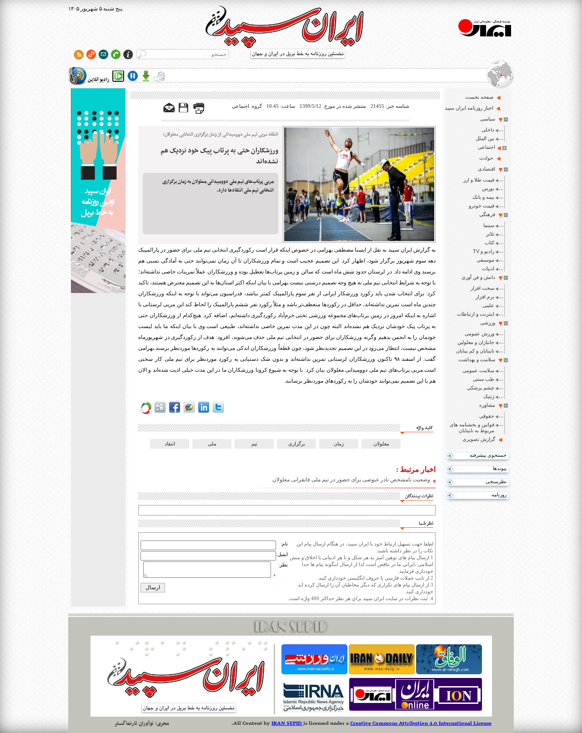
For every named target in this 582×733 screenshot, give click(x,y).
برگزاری (296, 443)
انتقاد (170, 443)
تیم (254, 443)
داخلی (488, 129)
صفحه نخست (479, 97)
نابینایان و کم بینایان (475, 351)
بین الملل (485, 138)
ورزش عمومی (479, 333)
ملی (212, 443)
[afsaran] (145, 412)
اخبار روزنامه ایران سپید (469, 108)
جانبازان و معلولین (475, 342)
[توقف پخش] (132, 76)
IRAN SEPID (287, 723)
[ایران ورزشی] (314, 672)
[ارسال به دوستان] (169, 108)
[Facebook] (174, 412)
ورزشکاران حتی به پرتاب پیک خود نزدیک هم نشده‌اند (219, 156)
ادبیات (488, 268)
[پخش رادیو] (118, 76)
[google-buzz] (189, 412)
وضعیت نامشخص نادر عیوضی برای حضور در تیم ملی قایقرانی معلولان (351, 479)
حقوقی (486, 416)
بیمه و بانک (483, 197)
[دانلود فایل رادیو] (145, 76)
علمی (488, 305)
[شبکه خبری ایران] (415, 710)
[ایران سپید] (98, 191)
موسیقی (485, 260)
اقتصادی (486, 169)
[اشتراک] (103, 54)
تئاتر (490, 234)
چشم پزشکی (480, 387)
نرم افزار (485, 296)
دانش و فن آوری (478, 277)
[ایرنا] (313, 710)
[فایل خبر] (184, 112)
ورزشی (487, 322)
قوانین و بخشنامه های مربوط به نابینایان (472, 427)
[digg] (160, 412)
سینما (488, 225)
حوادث (486, 158)
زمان (339, 443)
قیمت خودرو (481, 205)
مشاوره (487, 405)
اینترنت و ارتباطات (475, 314)
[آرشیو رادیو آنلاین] (159, 76)
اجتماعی (486, 147)
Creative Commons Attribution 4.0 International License (421, 723)
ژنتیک (488, 396)
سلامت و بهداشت (476, 359)
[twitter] (218, 412)
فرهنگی (487, 214)
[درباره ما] (128, 54)
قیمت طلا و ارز (478, 179)
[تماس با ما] (116, 54)
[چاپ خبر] (198, 112)
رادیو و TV (483, 251)
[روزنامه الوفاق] (449, 672)
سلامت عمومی (478, 370)
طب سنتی (483, 379)
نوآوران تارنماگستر (134, 723)
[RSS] (79, 54)
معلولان (381, 443)
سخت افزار (482, 288)
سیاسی (487, 118)
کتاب (489, 242)
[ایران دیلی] (382, 672)
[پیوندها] (91, 54)
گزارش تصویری (478, 439)
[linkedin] (203, 412)
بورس (488, 188)
